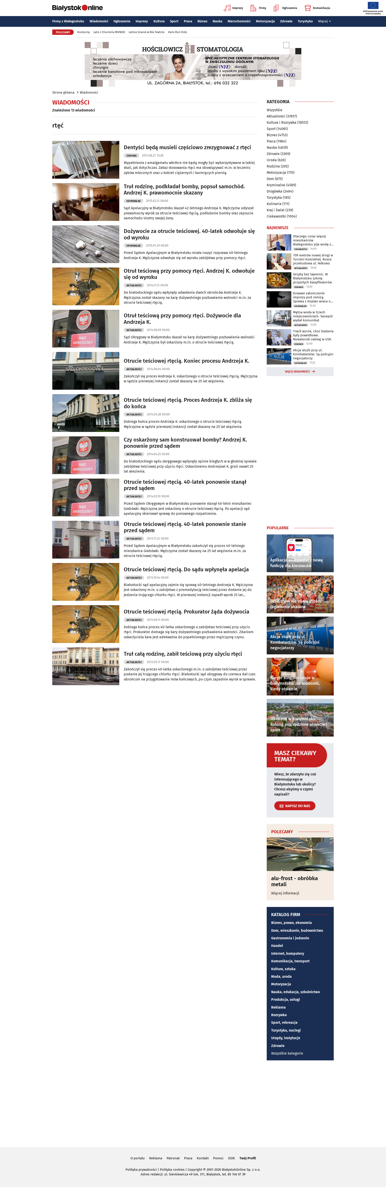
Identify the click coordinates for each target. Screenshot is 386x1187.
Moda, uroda (281, 976)
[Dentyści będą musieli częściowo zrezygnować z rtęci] (85, 160)
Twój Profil (247, 1158)
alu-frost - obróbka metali (294, 881)
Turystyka (305, 21)
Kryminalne (133, 201)
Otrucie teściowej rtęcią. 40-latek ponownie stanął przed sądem (185, 485)
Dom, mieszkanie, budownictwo (297, 930)
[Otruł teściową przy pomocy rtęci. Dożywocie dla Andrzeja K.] (85, 329)
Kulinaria (274, 204)
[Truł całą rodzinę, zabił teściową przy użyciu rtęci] (85, 666)
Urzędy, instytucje (285, 1038)
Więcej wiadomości (297, 371)
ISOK (231, 1158)
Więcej (323, 21)
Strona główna (63, 92)
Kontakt (203, 1158)
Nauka (217, 21)
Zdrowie (286, 21)
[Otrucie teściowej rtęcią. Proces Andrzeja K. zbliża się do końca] (85, 413)
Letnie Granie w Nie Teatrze (146, 32)
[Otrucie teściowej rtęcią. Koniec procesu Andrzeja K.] (85, 371)
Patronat (173, 1158)
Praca (188, 21)
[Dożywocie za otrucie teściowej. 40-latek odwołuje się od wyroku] (85, 244)
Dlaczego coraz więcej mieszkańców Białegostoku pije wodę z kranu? (312, 240)
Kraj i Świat (276, 210)
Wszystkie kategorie (287, 1053)
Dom (270, 179)
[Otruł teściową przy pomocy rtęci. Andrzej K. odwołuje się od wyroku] (85, 286)
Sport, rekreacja (284, 1022)
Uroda (272, 160)
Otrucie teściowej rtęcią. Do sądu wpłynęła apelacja (186, 569)
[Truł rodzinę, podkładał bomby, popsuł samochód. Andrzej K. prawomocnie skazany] (85, 202)
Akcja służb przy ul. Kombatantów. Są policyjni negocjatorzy (313, 354)
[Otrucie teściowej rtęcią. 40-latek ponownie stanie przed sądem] (85, 540)
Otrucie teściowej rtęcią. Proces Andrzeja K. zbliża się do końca (188, 403)
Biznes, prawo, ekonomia (291, 923)
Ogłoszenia (289, 8)
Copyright (195, 1170)
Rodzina (273, 166)
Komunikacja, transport (290, 961)
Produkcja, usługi (285, 999)
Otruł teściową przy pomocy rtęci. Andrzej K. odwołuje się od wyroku (189, 274)
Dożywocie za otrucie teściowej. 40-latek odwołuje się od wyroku (189, 234)
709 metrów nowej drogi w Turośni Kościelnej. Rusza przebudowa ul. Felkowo (313, 259)
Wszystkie (274, 110)
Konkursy (83, 32)
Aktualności (134, 285)
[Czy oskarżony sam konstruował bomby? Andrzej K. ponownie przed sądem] (85, 455)
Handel (277, 946)
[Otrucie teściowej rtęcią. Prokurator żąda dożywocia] (85, 624)
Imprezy (237, 8)
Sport (174, 21)
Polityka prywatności (141, 1170)
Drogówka (274, 191)
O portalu (137, 1158)
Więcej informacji (285, 893)
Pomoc (218, 1158)
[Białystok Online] (77, 8)
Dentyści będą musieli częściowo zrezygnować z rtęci (187, 147)
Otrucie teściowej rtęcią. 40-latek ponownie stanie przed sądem (185, 527)
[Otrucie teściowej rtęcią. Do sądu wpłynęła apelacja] (85, 582)
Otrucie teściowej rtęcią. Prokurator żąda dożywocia (186, 612)
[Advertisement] (300, 450)
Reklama (278, 1007)
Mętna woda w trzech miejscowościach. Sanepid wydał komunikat (313, 316)
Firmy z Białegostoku (68, 21)
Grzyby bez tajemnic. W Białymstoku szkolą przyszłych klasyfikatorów (312, 278)
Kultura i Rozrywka (281, 122)
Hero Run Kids (177, 32)
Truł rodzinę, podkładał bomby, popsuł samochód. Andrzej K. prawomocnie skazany (184, 189)
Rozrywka (279, 1015)
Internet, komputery (287, 953)
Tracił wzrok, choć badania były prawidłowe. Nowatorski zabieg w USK (313, 335)
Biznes (202, 21)
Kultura (159, 21)
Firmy (262, 8)
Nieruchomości (239, 21)
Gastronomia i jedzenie (290, 938)
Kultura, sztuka (283, 969)
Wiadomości (99, 21)
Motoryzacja (265, 21)
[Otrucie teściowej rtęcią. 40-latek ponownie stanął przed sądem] (85, 497)
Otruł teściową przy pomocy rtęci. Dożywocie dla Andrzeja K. (182, 318)
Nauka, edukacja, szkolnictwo (295, 992)
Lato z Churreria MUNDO (109, 32)
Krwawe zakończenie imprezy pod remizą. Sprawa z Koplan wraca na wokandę (312, 297)
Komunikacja (321, 8)
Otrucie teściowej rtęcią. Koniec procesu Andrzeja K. (186, 361)
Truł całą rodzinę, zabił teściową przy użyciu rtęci (183, 654)
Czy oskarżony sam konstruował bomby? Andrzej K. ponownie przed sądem (185, 443)
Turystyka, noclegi (286, 1030)
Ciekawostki (276, 216)
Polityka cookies (172, 1170)
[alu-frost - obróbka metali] (300, 854)
